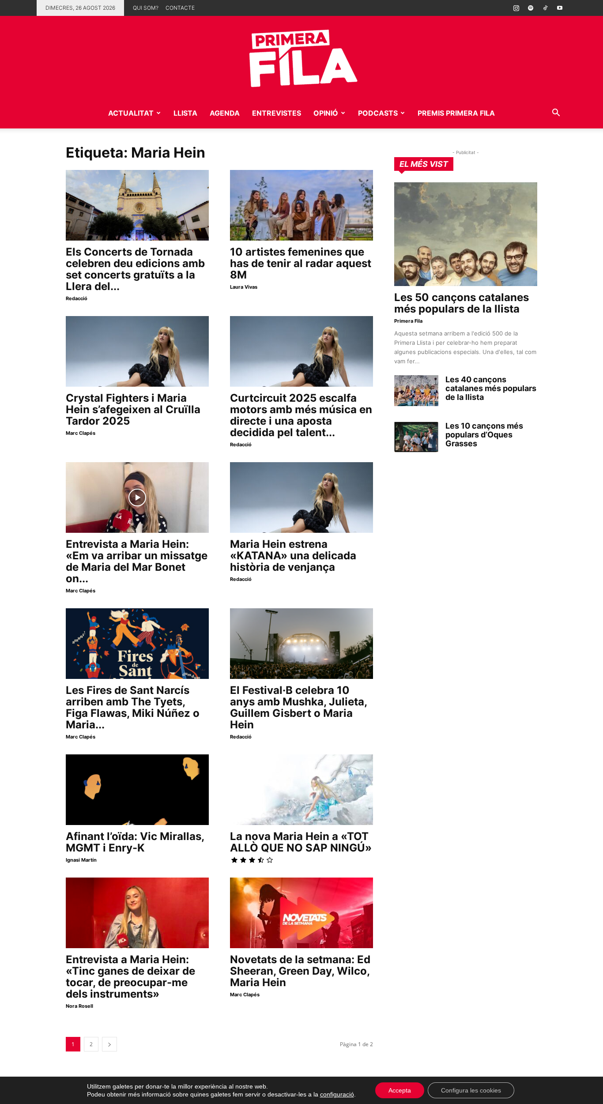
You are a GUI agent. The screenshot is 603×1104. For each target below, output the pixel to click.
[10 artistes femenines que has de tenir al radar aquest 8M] (301, 205)
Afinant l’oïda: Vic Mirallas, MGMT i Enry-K (135, 842)
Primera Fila (408, 321)
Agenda (225, 113)
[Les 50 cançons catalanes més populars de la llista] (465, 234)
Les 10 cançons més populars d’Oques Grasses (484, 434)
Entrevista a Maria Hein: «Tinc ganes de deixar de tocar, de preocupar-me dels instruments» (130, 976)
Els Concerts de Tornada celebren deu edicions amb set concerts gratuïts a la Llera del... (135, 269)
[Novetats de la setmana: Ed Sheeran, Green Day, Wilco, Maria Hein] (301, 913)
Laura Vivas (243, 287)
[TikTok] (545, 8)
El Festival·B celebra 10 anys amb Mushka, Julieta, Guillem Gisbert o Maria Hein (298, 707)
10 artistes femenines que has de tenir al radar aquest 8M (300, 263)
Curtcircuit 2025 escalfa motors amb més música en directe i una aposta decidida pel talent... (301, 415)
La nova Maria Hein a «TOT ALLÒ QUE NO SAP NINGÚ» (301, 842)
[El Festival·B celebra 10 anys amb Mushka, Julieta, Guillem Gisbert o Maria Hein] (301, 643)
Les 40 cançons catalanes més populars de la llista (490, 388)
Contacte (180, 7)
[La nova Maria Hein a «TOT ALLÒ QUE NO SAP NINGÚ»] (301, 789)
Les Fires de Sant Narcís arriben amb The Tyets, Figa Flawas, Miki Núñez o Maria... (133, 707)
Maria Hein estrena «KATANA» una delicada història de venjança (293, 555)
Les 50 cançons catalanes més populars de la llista (461, 303)
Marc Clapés (80, 433)
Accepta (399, 1090)
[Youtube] (559, 8)
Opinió (325, 113)
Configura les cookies (471, 1090)
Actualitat (131, 113)
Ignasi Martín (81, 860)
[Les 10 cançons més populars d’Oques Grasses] (416, 437)
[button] (555, 113)
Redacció (76, 298)
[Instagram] (516, 8)
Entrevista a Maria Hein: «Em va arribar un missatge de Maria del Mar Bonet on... (136, 561)
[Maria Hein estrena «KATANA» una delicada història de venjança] (301, 497)
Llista (185, 113)
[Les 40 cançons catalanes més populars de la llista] (416, 390)
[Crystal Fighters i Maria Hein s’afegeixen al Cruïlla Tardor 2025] (137, 351)
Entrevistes (276, 113)
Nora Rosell (79, 1006)
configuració (337, 1094)
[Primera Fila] (301, 57)
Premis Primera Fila (456, 113)
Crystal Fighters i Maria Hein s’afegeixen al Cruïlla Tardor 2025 (133, 409)
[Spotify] (530, 8)
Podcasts (378, 113)
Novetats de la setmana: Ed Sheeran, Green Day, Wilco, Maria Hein (300, 971)
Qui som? (145, 7)
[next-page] (109, 1044)
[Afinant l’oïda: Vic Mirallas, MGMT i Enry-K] (137, 789)
